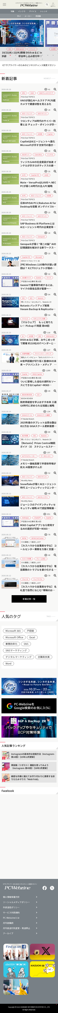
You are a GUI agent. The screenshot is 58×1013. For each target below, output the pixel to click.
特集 (12, 11)
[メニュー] (4, 4)
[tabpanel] (29, 38)
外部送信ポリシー (11, 907)
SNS (26, 644)
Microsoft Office (14, 637)
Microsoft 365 (13, 630)
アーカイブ (8, 933)
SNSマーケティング (16, 650)
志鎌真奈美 (44, 657)
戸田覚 (30, 630)
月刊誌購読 (8, 923)
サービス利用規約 (11, 912)
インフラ (21, 11)
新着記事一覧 (29, 598)
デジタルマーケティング (19, 657)
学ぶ (19, 16)
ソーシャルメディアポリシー (16, 902)
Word (8, 663)
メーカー (28, 16)
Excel (32, 637)
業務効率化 (11, 644)
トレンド (43, 11)
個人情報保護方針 (11, 897)
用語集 (38, 16)
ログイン (53, 6)
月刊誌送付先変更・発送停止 (16, 928)
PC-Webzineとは (11, 918)
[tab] (5, 55)
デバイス (32, 11)
